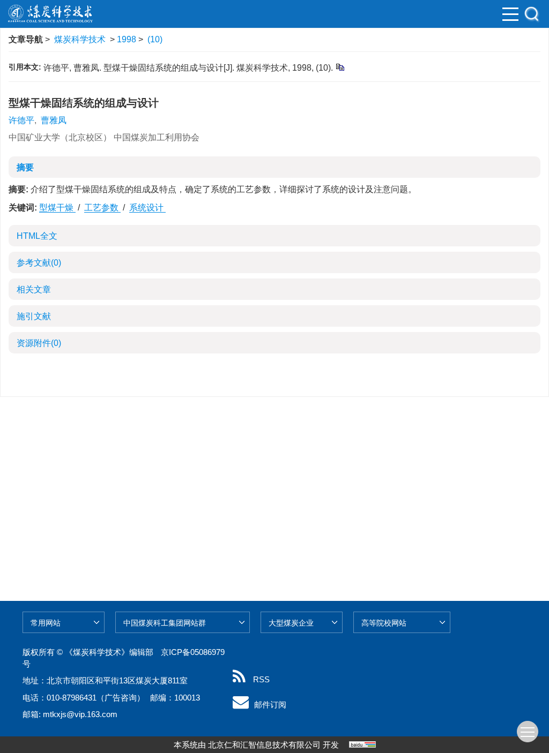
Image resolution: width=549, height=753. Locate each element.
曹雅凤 (53, 120)
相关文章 (34, 289)
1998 (126, 39)
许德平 (21, 120)
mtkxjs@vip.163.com (80, 714)
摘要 (25, 167)
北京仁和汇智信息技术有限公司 (264, 744)
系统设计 (147, 207)
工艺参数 (102, 207)
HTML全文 (37, 235)
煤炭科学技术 (80, 39)
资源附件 (39, 343)
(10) (154, 39)
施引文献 (34, 316)
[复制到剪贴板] (339, 66)
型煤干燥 (57, 207)
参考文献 (39, 262)
